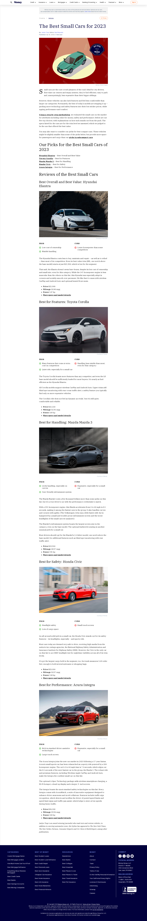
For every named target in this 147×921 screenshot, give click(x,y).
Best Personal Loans (42, 867)
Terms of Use (94, 871)
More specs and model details (57, 295)
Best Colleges (67, 863)
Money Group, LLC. (64, 904)
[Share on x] (124, 856)
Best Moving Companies (16, 887)
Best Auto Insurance (42, 871)
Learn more (87, 11)
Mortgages (61, 2)
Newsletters (66, 856)
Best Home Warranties (42, 886)
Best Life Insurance (41, 882)
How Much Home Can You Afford (19, 863)
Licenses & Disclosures (98, 882)
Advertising (94, 886)
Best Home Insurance (42, 878)
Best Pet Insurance (69, 882)
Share (105, 18)
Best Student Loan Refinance (45, 860)
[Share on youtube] (132, 856)
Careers (92, 893)
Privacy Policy (94, 867)
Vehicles (51, 18)
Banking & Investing (88, 2)
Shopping (42, 18)
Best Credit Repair (41, 863)
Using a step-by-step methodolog (54, 115)
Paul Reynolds (59, 32)
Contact (93, 860)
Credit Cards (74, 2)
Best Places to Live (69, 871)
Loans (52, 2)
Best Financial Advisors (43, 889)
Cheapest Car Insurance (43, 874)
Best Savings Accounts (16, 884)
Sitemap (93, 889)
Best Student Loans (42, 856)
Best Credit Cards (14, 876)
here (98, 915)
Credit (32, 2)
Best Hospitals (67, 867)
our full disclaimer (97, 909)
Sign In (134, 2)
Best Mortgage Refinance (17, 867)
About (92, 856)
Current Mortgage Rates (16, 856)
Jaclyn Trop (45, 32)
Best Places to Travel (69, 874)
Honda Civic (45, 164)
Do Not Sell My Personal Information (102, 874)
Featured (111, 2)
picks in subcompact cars (81, 137)
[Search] (11, 2)
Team (92, 863)
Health (102, 2)
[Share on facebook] (120, 856)
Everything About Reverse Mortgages (17, 872)
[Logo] (18, 2)
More (120, 2)
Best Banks (12, 880)
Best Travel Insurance (69, 878)
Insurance (42, 2)
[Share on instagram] (128, 856)
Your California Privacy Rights (100, 878)
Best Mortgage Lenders (16, 860)
